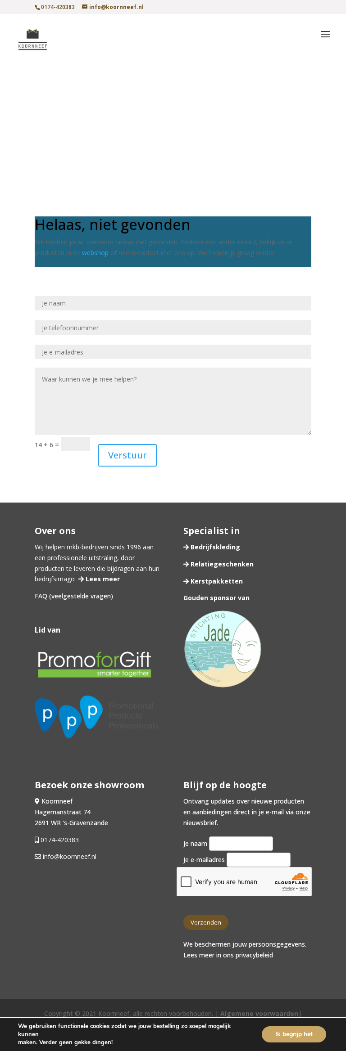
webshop (95, 252)
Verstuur (127, 455)
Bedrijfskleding (214, 547)
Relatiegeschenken (221, 564)
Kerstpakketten (216, 581)
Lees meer (102, 579)
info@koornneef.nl (68, 856)
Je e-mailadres (205, 859)
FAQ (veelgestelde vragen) (74, 596)
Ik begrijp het (294, 1034)
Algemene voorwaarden (259, 1013)
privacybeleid (254, 955)
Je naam (196, 843)
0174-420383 (60, 839)
